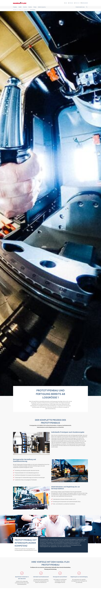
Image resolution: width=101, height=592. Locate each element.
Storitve (25, 7)
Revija (35, 7)
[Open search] (81, 7)
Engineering (26, 9)
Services (20, 9)
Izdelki (20, 7)
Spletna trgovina (42, 7)
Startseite (15, 9)
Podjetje (15, 7)
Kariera (30, 7)
